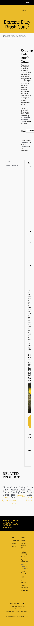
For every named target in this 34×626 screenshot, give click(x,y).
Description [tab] (8, 162)
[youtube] (2, 2)
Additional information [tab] (11, 166)
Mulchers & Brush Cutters (19, 36)
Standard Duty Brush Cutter (25, 119)
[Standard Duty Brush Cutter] (5, 482)
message (25, 146)
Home (4, 35)
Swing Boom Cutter (22, 490)
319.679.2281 (25, 142)
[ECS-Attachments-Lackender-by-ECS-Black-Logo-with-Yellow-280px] (4, 9)
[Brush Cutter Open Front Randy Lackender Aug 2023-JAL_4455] (8, 66)
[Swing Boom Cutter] (21, 482)
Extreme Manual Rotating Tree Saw (15, 492)
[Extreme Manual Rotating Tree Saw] (13, 482)
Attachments (10, 35)
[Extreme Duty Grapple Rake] (29, 482)
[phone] (5, 2)
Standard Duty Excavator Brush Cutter (17, 611)
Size (23, 130)
